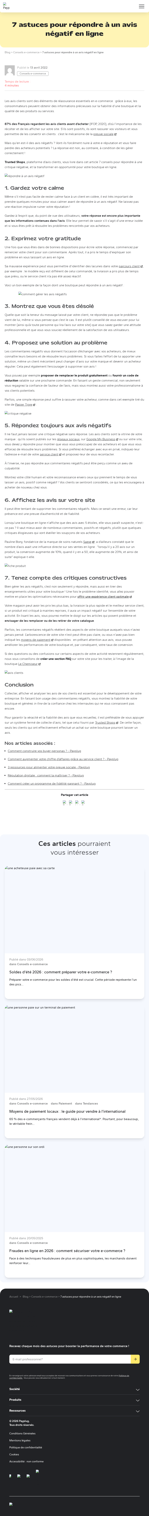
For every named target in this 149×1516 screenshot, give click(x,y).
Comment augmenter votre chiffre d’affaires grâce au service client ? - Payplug (63, 759)
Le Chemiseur (29, 664)
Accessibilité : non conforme (26, 1461)
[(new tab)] (10, 1478)
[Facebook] (71, 803)
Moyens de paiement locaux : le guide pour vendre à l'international (67, 1111)
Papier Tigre (25, 404)
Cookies (14, 1454)
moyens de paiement (37, 640)
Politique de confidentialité (25, 1447)
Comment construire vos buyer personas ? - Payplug (44, 751)
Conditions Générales (22, 1433)
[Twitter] (65, 803)
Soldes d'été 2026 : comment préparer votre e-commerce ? (60, 972)
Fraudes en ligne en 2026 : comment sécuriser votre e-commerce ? (67, 1250)
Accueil (13, 1296)
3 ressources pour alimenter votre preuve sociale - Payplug (49, 767)
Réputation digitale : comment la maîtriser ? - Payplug (46, 775)
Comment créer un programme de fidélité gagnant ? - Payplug (52, 783)
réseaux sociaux (68, 439)
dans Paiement (61, 1103)
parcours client (131, 266)
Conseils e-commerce (33, 73)
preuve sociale (105, 134)
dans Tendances (86, 1103)
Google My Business (102, 439)
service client (51, 454)
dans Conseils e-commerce (28, 964)
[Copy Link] (84, 803)
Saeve (88, 542)
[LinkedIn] (77, 803)
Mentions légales (19, 1440)
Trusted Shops (106, 722)
